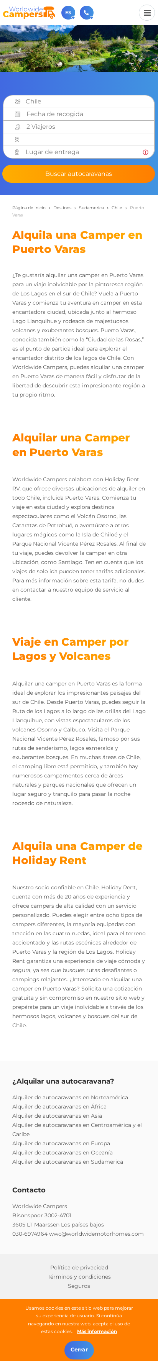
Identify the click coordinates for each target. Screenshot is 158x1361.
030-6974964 (30, 1233)
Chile (117, 207)
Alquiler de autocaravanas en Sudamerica (67, 1161)
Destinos (62, 207)
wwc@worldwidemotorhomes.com (96, 1233)
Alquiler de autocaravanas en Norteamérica (70, 1097)
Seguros (79, 1285)
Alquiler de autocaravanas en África (59, 1106)
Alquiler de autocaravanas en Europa (61, 1143)
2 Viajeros (40, 126)
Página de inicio (29, 207)
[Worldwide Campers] (29, 12)
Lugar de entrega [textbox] (52, 152)
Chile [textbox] (33, 101)
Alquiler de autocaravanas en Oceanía (62, 1152)
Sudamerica (91, 207)
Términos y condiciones (79, 1276)
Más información (97, 1331)
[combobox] (87, 101)
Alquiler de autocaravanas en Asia (57, 1115)
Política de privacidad (79, 1267)
